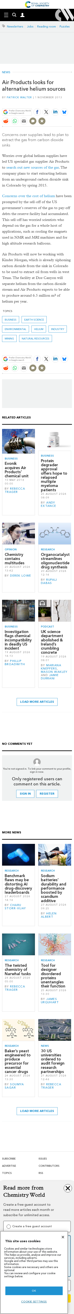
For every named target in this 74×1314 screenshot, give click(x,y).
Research (48, 549)
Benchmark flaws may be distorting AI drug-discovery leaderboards (18, 884)
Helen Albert (49, 915)
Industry (57, 329)
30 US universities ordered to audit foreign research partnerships (53, 1061)
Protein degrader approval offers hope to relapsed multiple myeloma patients (54, 475)
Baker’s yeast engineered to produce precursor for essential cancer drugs (18, 1061)
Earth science (34, 319)
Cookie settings (34, 1301)
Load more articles (37, 702)
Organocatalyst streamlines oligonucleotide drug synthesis (55, 560)
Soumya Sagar (14, 1086)
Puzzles (65, 26)
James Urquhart (50, 1000)
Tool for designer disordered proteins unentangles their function (53, 975)
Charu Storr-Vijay (15, 906)
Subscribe (9, 1158)
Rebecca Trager (15, 490)
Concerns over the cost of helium (28, 196)
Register (47, 793)
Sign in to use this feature (52, 102)
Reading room (46, 26)
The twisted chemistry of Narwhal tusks (18, 969)
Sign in (25, 793)
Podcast (47, 626)
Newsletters (15, 26)
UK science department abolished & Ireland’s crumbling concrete (52, 642)
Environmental (15, 329)
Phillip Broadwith (15, 662)
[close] (71, 102)
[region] (34, 1272)
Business (10, 319)
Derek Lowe (20, 575)
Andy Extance (48, 504)
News (6, 72)
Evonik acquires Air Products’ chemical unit (17, 469)
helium (38, 329)
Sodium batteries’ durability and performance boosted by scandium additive (53, 888)
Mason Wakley (54, 672)
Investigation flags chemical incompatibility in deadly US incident (18, 640)
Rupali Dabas (49, 581)
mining (9, 338)
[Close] (62, 1237)
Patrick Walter (19, 97)
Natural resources (35, 338)
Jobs (30, 26)
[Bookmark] (42, 121)
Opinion (11, 549)
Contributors (49, 1165)
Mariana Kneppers (51, 667)
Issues (43, 1158)
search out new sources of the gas (32, 167)
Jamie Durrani (50, 676)
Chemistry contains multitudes (14, 558)
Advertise (9, 1165)
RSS (41, 1173)
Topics (7, 1173)
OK (34, 1290)
